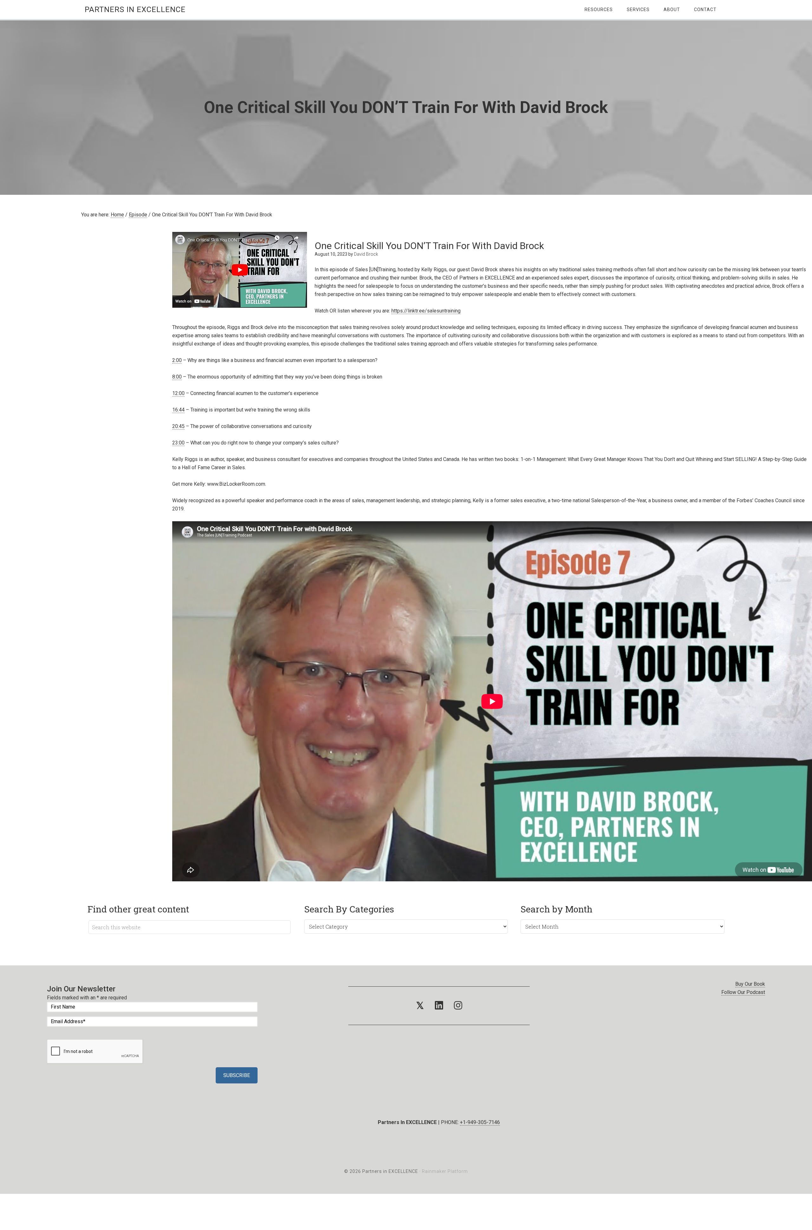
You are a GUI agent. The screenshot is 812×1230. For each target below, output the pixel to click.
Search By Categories (349, 909)
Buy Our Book (750, 984)
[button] (419, 1005)
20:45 (178, 426)
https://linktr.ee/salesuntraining (426, 311)
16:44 (178, 410)
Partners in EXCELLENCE (135, 9)
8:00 (177, 377)
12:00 (178, 393)
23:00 (178, 443)
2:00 (177, 360)
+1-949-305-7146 (480, 1122)
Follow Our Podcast (743, 992)
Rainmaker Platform (445, 1171)
